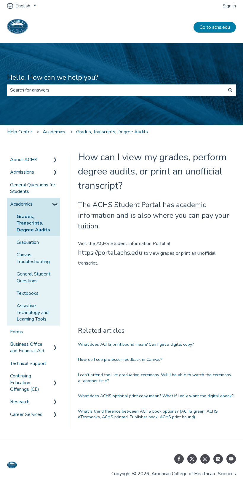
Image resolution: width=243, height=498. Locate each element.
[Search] (230, 90)
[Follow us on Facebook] (179, 459)
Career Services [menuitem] (26, 414)
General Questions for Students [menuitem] (32, 188)
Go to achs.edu (214, 27)
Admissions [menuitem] (22, 172)
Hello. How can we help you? (52, 77)
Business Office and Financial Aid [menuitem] (27, 347)
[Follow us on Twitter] (192, 459)
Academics (54, 132)
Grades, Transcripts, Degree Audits (112, 132)
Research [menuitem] (19, 401)
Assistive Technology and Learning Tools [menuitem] (33, 312)
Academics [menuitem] (21, 204)
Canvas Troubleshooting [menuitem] (33, 258)
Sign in (229, 6)
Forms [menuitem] (16, 332)
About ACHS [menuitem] (23, 159)
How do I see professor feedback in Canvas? (120, 359)
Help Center (19, 132)
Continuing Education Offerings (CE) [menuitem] (24, 383)
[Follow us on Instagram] (205, 459)
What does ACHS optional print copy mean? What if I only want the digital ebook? (156, 396)
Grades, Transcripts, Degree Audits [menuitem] (33, 223)
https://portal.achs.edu (110, 252)
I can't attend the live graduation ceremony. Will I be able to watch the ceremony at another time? (154, 378)
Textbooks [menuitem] (28, 293)
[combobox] (116, 90)
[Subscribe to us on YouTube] (231, 459)
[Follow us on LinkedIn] (218, 459)
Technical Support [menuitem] (28, 363)
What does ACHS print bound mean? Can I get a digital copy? (136, 344)
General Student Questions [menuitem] (33, 277)
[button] (55, 160)
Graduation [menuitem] (28, 242)
